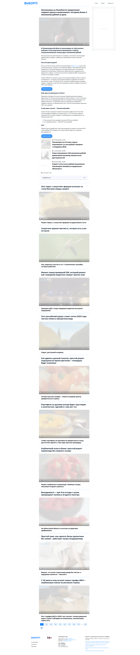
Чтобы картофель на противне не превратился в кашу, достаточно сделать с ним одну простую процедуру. (62, 441)
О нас (96, 3)
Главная (35, 638)
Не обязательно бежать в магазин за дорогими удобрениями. (59, 529)
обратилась (75, 66)
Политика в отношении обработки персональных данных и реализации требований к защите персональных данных (97, 642)
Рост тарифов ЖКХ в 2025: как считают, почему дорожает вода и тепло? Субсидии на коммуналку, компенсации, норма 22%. (64, 618)
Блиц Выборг (30, 3)
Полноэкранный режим (86, 44)
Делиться (88, 44)
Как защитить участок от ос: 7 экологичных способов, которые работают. (62, 265)
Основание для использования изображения (94, 650)
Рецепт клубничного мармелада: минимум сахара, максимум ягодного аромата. (61, 485)
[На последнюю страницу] (41, 628)
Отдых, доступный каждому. (52, 352)
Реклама (33, 646)
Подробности (47, 177)
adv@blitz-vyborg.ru (72, 639)
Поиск (103, 3)
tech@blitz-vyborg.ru (68, 638)
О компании (34, 642)
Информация (84, 44)
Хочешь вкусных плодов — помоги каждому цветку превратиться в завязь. (61, 398)
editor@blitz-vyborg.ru (67, 640)
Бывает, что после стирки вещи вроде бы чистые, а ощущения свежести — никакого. (61, 573)
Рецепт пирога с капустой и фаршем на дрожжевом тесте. (64, 222)
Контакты (110, 3)
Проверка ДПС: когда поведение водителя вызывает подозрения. (62, 309)
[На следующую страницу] (85, 624)
